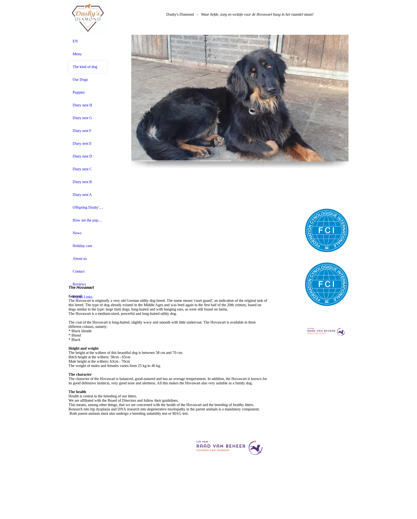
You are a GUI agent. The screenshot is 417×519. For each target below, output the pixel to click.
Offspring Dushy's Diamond (88, 207)
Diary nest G (82, 118)
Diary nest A (82, 195)
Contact (78, 271)
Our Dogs (80, 79)
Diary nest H (82, 105)
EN (75, 41)
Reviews (79, 284)
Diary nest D (82, 156)
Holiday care (82, 246)
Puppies (79, 92)
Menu (77, 54)
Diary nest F (82, 131)
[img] (88, 17)
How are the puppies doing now (88, 220)
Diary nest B (82, 182)
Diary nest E (82, 143)
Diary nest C (82, 169)
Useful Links (82, 297)
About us (80, 258)
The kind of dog (85, 67)
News (77, 233)
